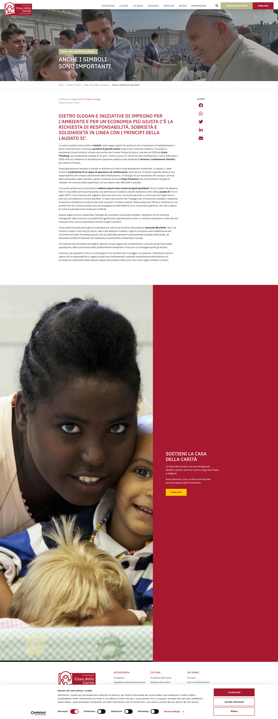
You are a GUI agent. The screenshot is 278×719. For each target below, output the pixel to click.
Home (61, 85)
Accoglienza (108, 5)
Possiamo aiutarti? (236, 5)
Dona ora (263, 5)
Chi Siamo (138, 5)
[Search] (217, 5)
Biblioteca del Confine (160, 682)
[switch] (101, 711)
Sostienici (153, 5)
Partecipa (169, 5)
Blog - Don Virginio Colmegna (78, 51)
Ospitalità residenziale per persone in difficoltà (129, 684)
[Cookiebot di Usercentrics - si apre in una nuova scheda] (38, 713)
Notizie (183, 5)
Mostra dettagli (172, 711)
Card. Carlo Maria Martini (198, 682)
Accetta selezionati (234, 702)
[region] (133, 696)
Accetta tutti (234, 692)
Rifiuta (234, 711)
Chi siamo (191, 677)
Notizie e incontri (74, 85)
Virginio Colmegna (93, 99)
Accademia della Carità (160, 677)
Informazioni (198, 5)
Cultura (123, 5)
